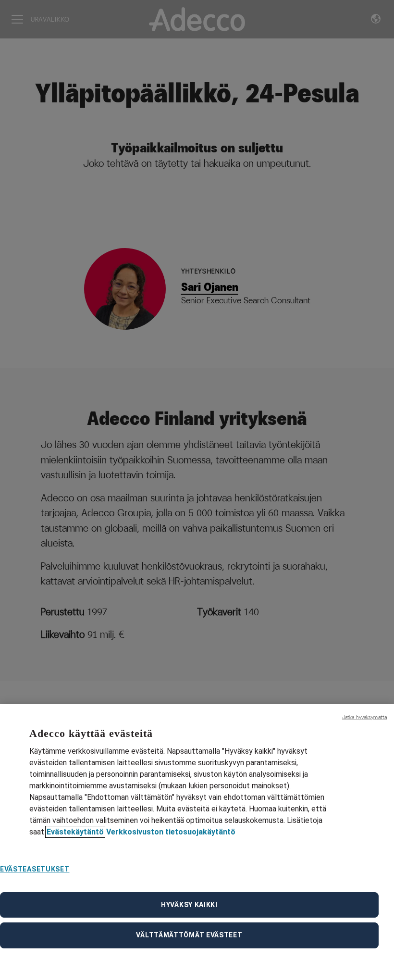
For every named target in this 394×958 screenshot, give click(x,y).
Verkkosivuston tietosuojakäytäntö (170, 831)
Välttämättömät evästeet (189, 935)
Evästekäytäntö (75, 831)
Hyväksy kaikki (189, 904)
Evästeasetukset (35, 869)
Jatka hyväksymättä (364, 717)
